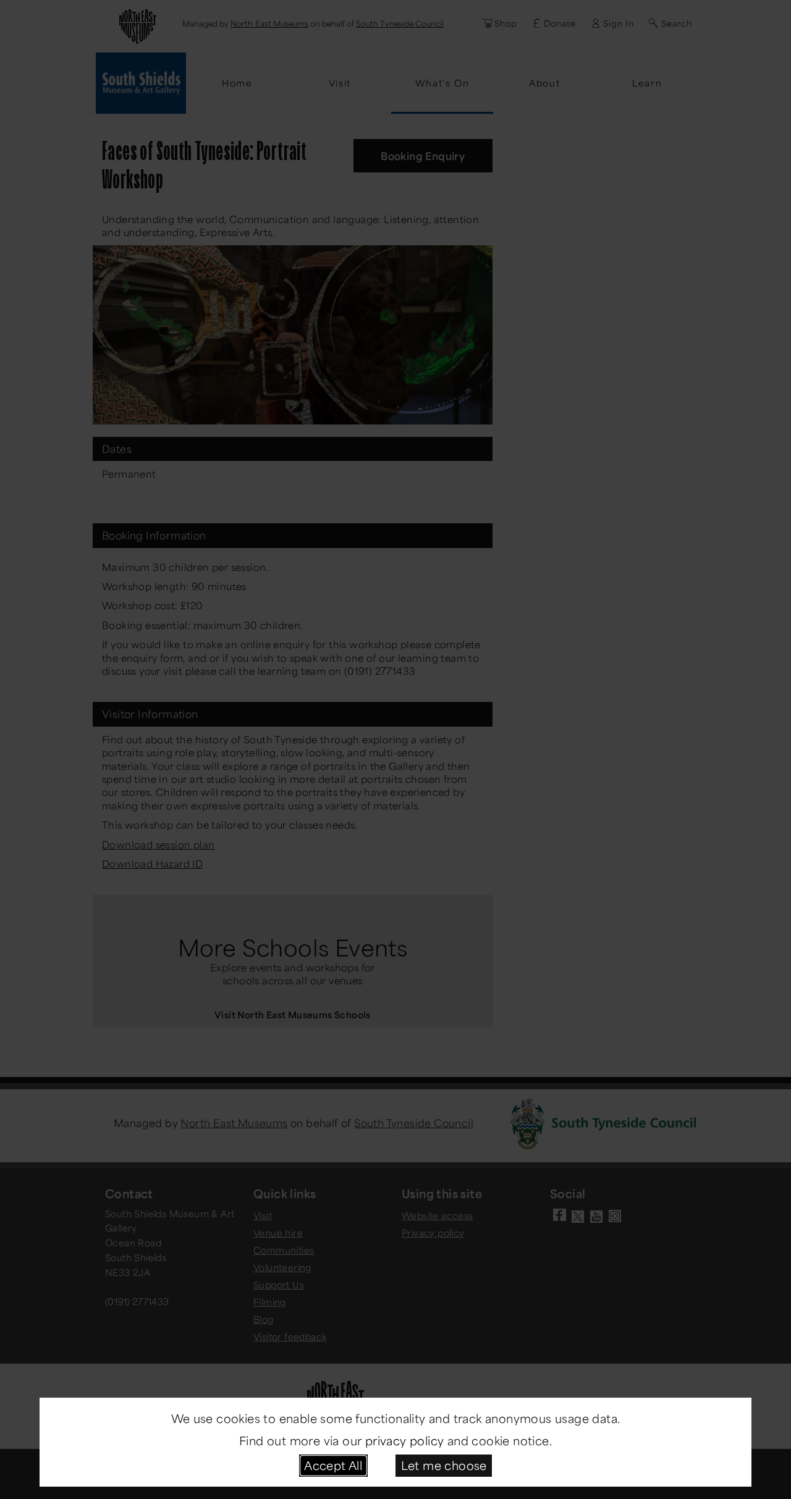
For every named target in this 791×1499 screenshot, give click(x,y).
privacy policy (404, 1440)
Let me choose (444, 1465)
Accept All (333, 1465)
